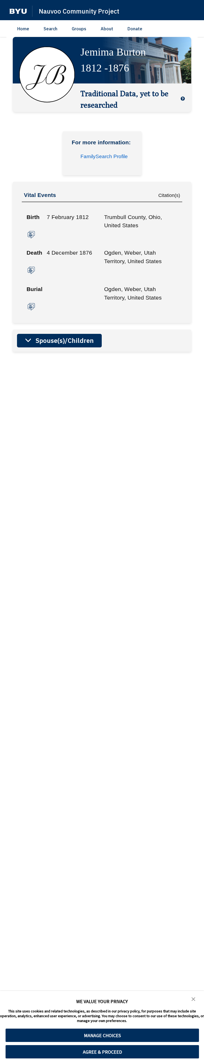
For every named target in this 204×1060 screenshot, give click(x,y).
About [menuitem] (107, 28)
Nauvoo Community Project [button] (79, 11)
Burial (34, 289)
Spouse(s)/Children (65, 340)
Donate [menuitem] (135, 28)
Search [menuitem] (50, 28)
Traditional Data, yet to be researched (124, 99)
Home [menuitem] (23, 28)
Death (34, 253)
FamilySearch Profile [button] (104, 156)
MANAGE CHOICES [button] (102, 1035)
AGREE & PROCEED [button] (102, 1052)
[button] (18, 11)
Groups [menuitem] (79, 28)
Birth (33, 217)
